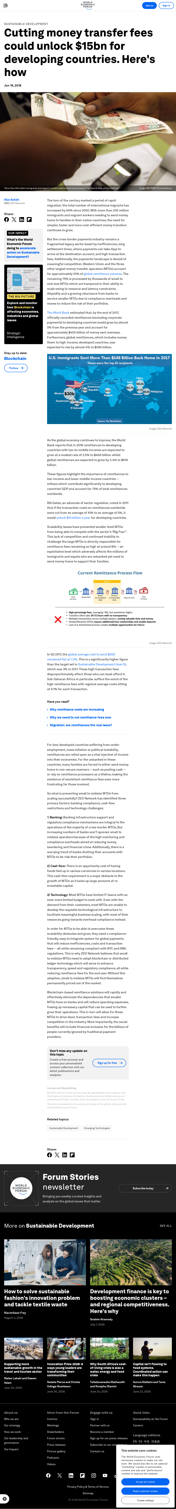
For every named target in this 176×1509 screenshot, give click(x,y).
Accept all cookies (145, 1481)
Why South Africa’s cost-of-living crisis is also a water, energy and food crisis (108, 1369)
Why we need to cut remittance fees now (80, 717)
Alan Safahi (11, 199)
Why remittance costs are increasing (77, 709)
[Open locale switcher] (4, 1498)
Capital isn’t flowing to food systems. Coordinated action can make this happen (150, 1369)
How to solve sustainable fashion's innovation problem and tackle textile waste (42, 1298)
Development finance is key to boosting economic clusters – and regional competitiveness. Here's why (129, 1301)
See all (166, 1225)
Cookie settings (145, 1500)
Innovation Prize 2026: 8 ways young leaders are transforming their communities (65, 1369)
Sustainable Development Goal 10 (102, 664)
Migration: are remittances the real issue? (81, 725)
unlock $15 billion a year (73, 517)
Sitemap (88, 1493)
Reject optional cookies (145, 1491)
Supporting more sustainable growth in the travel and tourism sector (23, 1367)
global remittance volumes (102, 274)
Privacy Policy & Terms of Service (88, 1486)
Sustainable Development (26, 24)
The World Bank (58, 312)
